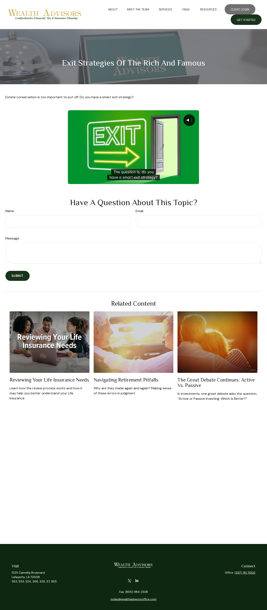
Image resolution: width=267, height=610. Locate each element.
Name (9, 211)
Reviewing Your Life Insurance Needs (49, 380)
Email (139, 211)
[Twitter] (129, 581)
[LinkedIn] (137, 581)
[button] (112, 9)
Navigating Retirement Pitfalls (126, 380)
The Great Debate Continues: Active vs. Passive (216, 382)
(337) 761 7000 (245, 572)
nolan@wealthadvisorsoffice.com (133, 599)
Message (12, 238)
